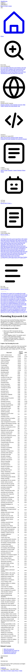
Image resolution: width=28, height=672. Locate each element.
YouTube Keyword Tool (7, 73)
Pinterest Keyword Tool (20, 72)
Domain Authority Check (7, 104)
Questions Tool (12, 69)
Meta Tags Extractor (6, 137)
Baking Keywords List (8, 309)
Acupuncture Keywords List (20, 295)
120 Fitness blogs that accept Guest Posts (11, 239)
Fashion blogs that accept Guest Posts (14, 257)
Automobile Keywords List (9, 306)
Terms (20, 670)
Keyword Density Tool (14, 106)
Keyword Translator (10, 139)
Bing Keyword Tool (18, 73)
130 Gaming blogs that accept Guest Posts (14, 239)
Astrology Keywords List (7, 304)
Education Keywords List (10, 652)
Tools (2, 2)
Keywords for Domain (21, 139)
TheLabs (4, 1)
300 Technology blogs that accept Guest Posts (13, 243)
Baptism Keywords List (20, 309)
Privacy (17, 670)
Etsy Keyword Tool (8, 70)
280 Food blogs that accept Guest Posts (13, 243)
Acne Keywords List (8, 295)
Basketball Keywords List (19, 310)
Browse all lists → (5, 234)
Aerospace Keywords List (9, 297)
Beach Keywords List (6, 311)
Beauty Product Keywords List (19, 311)
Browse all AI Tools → (6, 203)
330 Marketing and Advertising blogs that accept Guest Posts (13, 246)
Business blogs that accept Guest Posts (10, 255)
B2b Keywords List (13, 307)
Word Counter (4, 170)
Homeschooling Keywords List (11, 650)
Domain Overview (18, 104)
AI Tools (5, 6)
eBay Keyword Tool (18, 70)
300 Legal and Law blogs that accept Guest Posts (13, 250)
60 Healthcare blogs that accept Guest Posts (13, 249)
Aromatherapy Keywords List (15, 302)
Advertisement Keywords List (8, 296)
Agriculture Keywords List (14, 299)
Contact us (3, 667)
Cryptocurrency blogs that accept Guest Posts (12, 257)
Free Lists (3, 4)
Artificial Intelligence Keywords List (17, 303)
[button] (14, 55)
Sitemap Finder (14, 137)
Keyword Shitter (5, 67)
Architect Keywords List (14, 300)
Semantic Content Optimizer (15, 170)
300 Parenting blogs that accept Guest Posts (14, 247)
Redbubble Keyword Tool (7, 72)
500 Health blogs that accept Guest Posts (14, 248)
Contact (10, 6)
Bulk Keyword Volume (15, 67)
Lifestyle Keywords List (10, 653)
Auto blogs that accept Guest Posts (15, 254)
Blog (2, 6)
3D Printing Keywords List (7, 293)
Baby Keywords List (9, 649)
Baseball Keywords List (6, 310)
